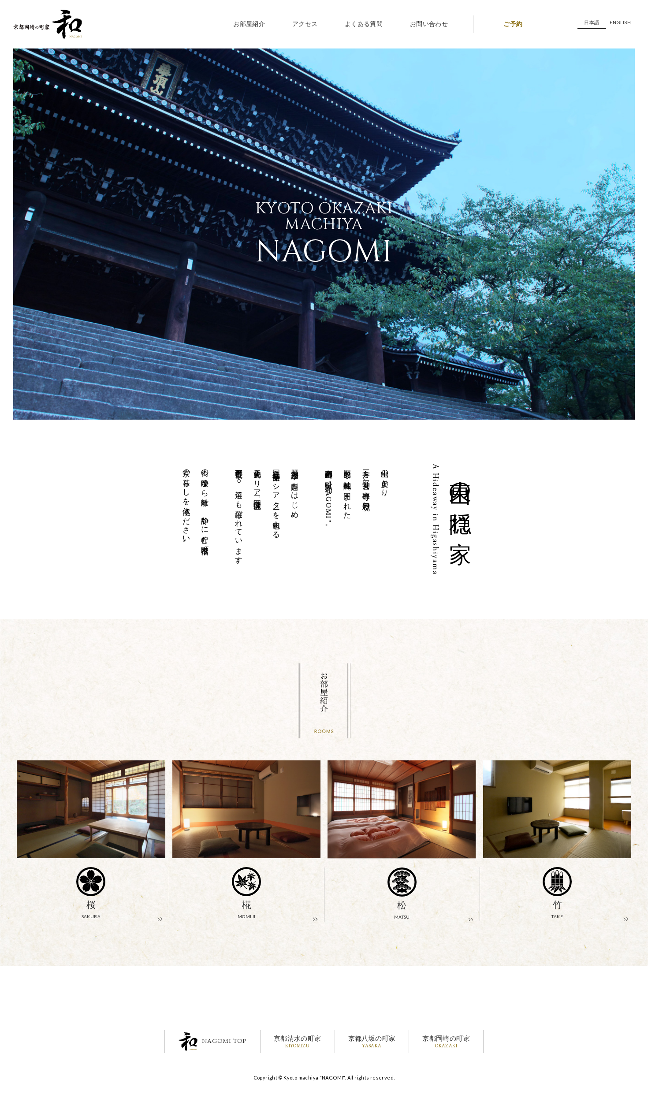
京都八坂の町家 (372, 1041)
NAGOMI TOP (224, 1040)
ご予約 (512, 24)
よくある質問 (364, 24)
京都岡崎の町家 (446, 1041)
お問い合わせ (429, 24)
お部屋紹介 (249, 24)
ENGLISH (620, 22)
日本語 (591, 22)
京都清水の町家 (297, 1041)
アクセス (305, 24)
